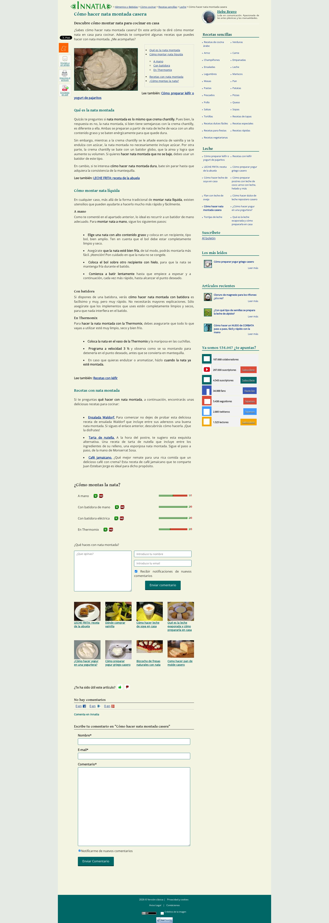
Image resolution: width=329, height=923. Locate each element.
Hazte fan (249, 390)
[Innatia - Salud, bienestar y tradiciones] (91, 5)
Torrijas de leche (213, 217)
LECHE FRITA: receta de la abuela (116, 178)
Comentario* (87, 764)
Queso (236, 102)
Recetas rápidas (241, 130)
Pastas (207, 88)
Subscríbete (248, 369)
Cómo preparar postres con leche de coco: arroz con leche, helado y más (244, 183)
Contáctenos (173, 905)
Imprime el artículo (65, 78)
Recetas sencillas (167, 7)
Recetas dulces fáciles (216, 123)
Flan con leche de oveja (213, 197)
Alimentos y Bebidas (126, 7)
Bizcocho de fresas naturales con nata (149, 662)
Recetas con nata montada (166, 77)
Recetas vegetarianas (216, 137)
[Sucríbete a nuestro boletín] (207, 379)
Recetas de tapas (242, 116)
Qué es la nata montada (164, 50)
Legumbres (210, 74)
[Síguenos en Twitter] (207, 411)
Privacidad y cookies (177, 899)
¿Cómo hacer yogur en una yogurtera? (86, 662)
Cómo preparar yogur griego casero (117, 662)
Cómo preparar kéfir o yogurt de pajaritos (216, 157)
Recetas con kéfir (105, 378)
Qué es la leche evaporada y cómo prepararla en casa (180, 626)
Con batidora (161, 65)
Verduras (237, 42)
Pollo (207, 102)
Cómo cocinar (148, 7)
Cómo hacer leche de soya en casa (148, 624)
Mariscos (237, 74)
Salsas (207, 109)
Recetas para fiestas (215, 130)
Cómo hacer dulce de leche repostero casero (244, 197)
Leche (183, 7)
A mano (158, 61)
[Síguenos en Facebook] (207, 390)
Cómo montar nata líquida (166, 54)
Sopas (235, 109)
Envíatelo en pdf (64, 93)
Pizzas (235, 95)
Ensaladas (209, 67)
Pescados (209, 95)
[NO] (101, 496)
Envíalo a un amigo (65, 63)
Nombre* (85, 735)
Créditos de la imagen (175, 911)
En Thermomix (162, 70)
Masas (207, 81)
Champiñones (212, 60)
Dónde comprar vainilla (115, 624)
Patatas (236, 88)
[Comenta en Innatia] (207, 359)
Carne (235, 53)
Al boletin (209, 238)
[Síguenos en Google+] (207, 400)
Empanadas (239, 60)
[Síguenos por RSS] (207, 421)
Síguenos (250, 401)
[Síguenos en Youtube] (207, 369)
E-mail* (83, 750)
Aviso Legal (155, 905)
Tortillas (208, 116)
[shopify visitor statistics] (164, 918)
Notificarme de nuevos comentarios (107, 851)
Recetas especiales (242, 123)
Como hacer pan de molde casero (180, 662)
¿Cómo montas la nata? (164, 81)
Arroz (207, 53)
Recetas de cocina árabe (213, 43)
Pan (234, 81)
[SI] (95, 496)
